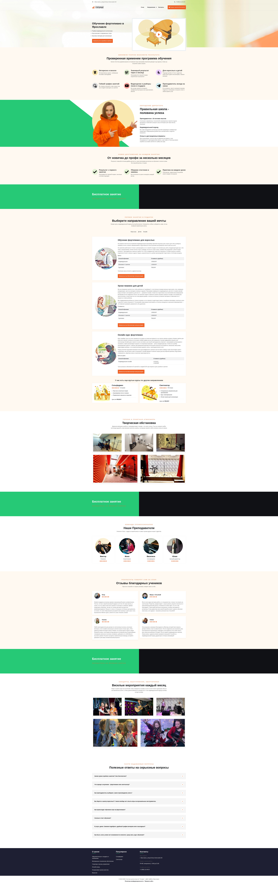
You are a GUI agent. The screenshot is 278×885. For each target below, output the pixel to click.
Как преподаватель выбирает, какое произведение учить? (113, 793)
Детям (139, 231)
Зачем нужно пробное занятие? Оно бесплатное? (110, 776)
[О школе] (159, 34)
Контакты (161, 7)
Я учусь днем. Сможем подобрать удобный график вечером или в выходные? (119, 826)
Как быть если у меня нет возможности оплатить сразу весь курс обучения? (119, 835)
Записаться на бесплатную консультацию (131, 276)
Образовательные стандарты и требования (100, 857)
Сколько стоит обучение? (102, 818)
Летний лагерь (96, 867)
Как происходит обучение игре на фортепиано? (109, 809)
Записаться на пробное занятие (102, 40)
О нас (142, 7)
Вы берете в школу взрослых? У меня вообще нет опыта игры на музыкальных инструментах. (125, 801)
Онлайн (145, 231)
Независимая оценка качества (100, 870)
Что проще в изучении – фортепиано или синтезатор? (112, 784)
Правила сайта (149, 881)
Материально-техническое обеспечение (103, 861)
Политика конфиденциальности (134, 881)
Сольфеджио (119, 856)
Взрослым (133, 231)
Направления (151, 7)
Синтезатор (119, 859)
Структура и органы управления (100, 864)
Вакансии (94, 872)
